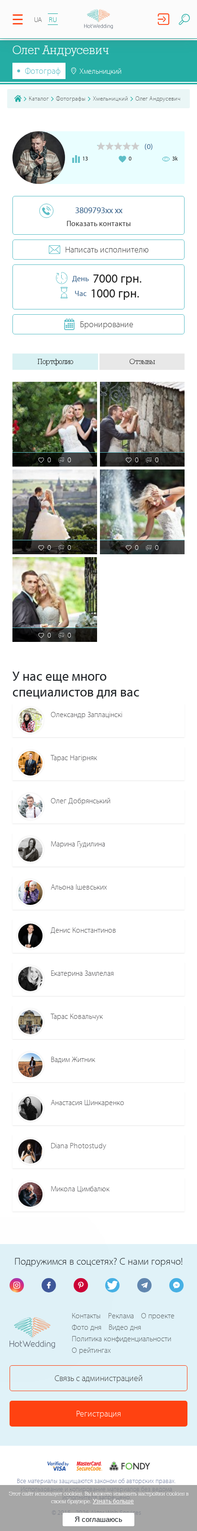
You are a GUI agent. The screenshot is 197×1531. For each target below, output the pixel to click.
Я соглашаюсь (98, 1519)
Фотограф (43, 70)
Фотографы (71, 98)
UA (38, 19)
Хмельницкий (110, 98)
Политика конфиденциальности (121, 1338)
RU (53, 19)
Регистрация (98, 1413)
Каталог (39, 98)
